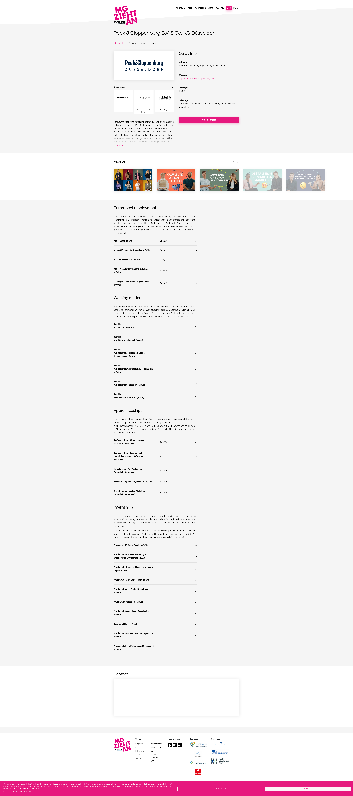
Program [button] (180, 8)
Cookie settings (220, 788)
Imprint (15, 791)
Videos (132, 43)
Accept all (307, 788)
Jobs (210, 8)
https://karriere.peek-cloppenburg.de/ (196, 78)
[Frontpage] (122, 744)
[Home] (126, 15)
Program (139, 744)
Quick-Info (119, 43)
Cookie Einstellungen (156, 756)
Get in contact (209, 120)
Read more (119, 145)
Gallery (220, 8)
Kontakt (153, 751)
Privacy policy (156, 744)
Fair (137, 747)
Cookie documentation (25, 791)
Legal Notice (155, 747)
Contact (154, 43)
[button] (169, 87)
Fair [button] (190, 8)
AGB (152, 761)
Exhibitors (200, 8)
